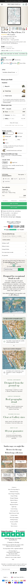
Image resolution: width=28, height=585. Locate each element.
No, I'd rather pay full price (21, 296)
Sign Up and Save (21, 294)
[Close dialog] (27, 284)
